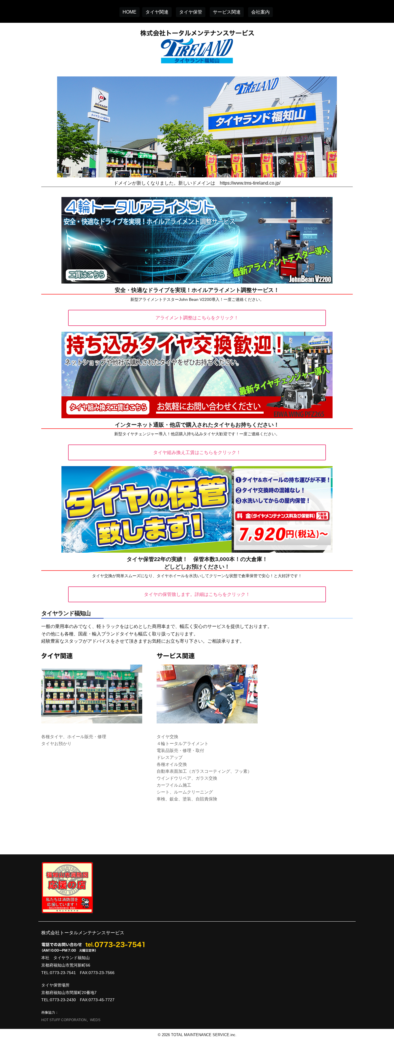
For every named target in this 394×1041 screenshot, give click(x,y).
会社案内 (260, 12)
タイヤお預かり (56, 743)
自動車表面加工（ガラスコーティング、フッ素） (204, 771)
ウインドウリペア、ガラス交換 (187, 778)
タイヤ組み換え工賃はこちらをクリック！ (197, 452)
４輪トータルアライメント (183, 743)
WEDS (95, 1020)
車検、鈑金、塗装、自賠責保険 (187, 798)
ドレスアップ (170, 757)
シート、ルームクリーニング (185, 791)
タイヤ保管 (190, 12)
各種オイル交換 (172, 764)
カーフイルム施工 (174, 785)
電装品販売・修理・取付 (180, 750)
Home (129, 12)
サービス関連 (227, 12)
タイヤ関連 (156, 12)
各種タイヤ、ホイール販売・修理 (73, 736)
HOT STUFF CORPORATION (64, 1020)
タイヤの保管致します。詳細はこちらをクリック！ (197, 594)
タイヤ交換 (167, 736)
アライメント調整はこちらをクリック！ (197, 317)
